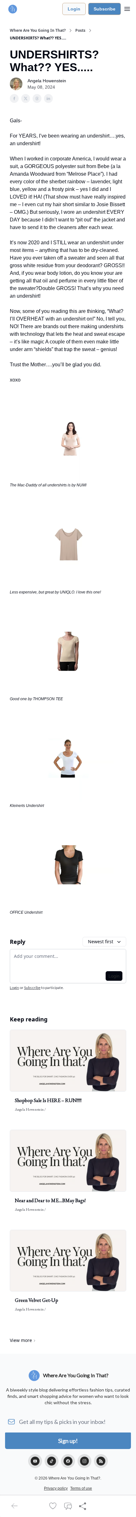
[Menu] (127, 8)
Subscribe (104, 8)
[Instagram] (84, 1461)
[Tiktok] (52, 1461)
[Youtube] (35, 1461)
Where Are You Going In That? (38, 30)
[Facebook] (68, 1461)
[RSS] (101, 1461)
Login (74, 8)
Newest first (100, 941)
